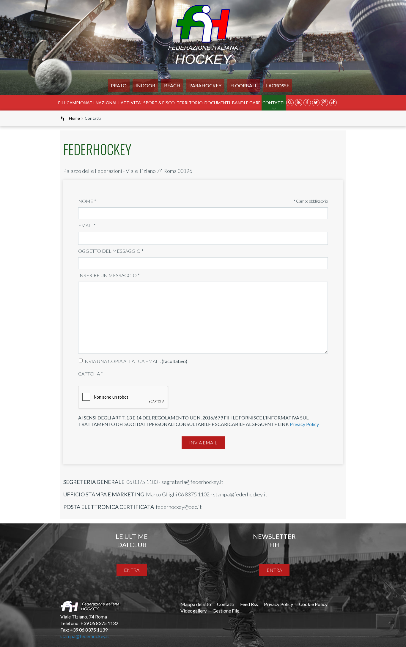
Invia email (203, 442)
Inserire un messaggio (109, 275)
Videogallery (193, 610)
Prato (119, 85)
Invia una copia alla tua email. (122, 361)
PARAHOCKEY (205, 85)
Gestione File (226, 610)
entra (131, 570)
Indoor (145, 85)
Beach (172, 85)
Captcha (90, 373)
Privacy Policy (304, 424)
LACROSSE (277, 85)
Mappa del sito (195, 604)
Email (87, 225)
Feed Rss (249, 604)
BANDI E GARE (246, 102)
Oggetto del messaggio (111, 251)
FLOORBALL (243, 85)
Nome (87, 201)
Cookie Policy (313, 604)
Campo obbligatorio (311, 201)
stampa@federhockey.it (84, 636)
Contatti (273, 102)
